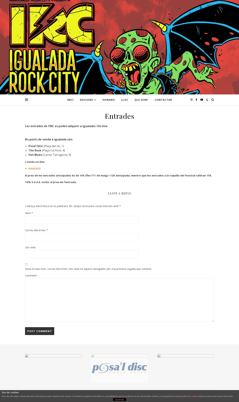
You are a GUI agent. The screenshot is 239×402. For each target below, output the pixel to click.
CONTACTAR (163, 99)
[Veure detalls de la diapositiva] (119, 368)
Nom (29, 213)
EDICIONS (86, 99)
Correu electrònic (36, 230)
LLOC (124, 99)
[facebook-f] (197, 99)
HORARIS (109, 99)
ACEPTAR (119, 400)
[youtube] (201, 99)
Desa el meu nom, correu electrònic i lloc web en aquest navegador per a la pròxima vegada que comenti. (88, 269)
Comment (31, 275)
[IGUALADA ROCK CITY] (119, 47)
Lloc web (30, 247)
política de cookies (190, 396)
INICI (70, 99)
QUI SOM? (141, 99)
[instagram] (191, 99)
